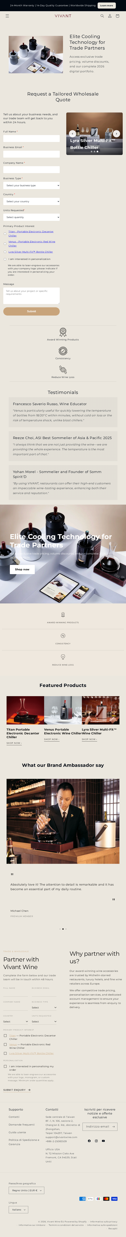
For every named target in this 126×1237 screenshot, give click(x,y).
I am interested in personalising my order (31, 1068)
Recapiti (112, 1228)
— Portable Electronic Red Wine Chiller (29, 1046)
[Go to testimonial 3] (65, 929)
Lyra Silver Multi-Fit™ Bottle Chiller (31, 251)
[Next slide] (116, 133)
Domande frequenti (22, 1124)
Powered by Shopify (76, 1222)
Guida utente (17, 1132)
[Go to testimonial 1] (60, 929)
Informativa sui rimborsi (32, 1225)
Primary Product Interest (19, 226)
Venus (13, 1044)
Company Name (14, 162)
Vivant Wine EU (55, 1222)
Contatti (14, 1116)
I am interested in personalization (29, 259)
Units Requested (14, 210)
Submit (31, 311)
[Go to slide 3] (97, 151)
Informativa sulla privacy (103, 1222)
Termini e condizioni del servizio (66, 1225)
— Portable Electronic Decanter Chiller (32, 1037)
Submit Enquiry (14, 1090)
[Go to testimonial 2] (63, 929)
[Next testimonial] (114, 854)
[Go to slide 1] (91, 151)
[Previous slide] (72, 133)
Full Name (10, 131)
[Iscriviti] (113, 1127)
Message (8, 284)
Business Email (13, 147)
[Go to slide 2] (94, 151)
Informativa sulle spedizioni (102, 1225)
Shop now (22, 569)
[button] (7, 16)
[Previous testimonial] (11, 854)
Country (9, 194)
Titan (12, 1035)
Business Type (12, 178)
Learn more (106, 5)
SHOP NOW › (14, 743)
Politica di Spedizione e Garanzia (24, 1142)
